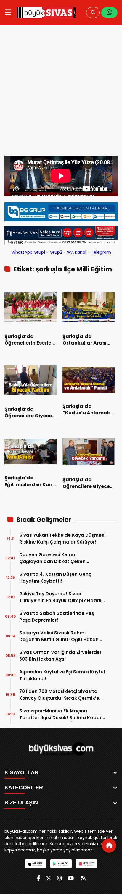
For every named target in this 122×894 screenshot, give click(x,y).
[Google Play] (60, 863)
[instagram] (59, 878)
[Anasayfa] (109, 845)
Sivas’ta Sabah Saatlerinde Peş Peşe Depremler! (56, 616)
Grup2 (56, 252)
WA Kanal (76, 252)
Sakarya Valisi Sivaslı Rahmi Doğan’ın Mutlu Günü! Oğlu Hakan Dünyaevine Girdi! (59, 636)
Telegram (101, 252)
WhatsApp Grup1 (28, 252)
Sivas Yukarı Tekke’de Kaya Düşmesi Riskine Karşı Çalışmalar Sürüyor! (62, 538)
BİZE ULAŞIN (21, 803)
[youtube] (71, 878)
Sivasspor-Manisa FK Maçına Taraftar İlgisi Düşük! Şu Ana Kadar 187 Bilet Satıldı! (60, 714)
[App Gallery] (86, 863)
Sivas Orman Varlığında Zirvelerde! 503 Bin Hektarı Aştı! (60, 655)
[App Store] (35, 863)
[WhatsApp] (109, 12)
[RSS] (83, 878)
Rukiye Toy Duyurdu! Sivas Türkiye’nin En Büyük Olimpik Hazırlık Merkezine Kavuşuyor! (61, 597)
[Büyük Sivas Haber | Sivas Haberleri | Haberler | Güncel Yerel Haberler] (46, 12)
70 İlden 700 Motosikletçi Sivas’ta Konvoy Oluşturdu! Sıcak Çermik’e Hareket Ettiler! (59, 694)
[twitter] (48, 878)
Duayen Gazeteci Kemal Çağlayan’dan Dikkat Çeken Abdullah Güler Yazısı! (52, 558)
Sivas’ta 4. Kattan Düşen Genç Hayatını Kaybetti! (55, 577)
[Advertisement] (61, 92)
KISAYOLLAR (21, 772)
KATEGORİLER (23, 787)
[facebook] (38, 878)
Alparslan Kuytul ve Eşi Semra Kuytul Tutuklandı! (62, 675)
